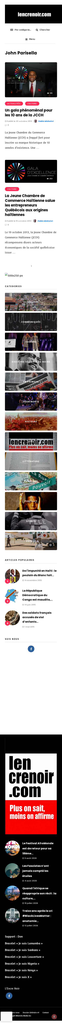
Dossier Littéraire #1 (31, 1012)
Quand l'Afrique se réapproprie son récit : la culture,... (39, 893)
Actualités (14, 103)
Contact (45, 1012)
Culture (32, 103)
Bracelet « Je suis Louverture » (24, 956)
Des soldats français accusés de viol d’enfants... (36, 617)
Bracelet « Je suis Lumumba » (24, 943)
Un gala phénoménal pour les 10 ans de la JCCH (28, 113)
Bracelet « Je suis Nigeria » (22, 963)
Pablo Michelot (46, 121)
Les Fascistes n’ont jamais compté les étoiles (35, 871)
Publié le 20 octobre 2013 (19, 121)
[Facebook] (31, 649)
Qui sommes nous (12, 1012)
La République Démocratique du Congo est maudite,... (37, 595)
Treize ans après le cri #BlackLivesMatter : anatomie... (37, 916)
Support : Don (14, 936)
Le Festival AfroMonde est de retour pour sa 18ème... (37, 848)
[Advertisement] (31, 691)
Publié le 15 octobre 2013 (18, 221)
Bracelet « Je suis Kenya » (21, 970)
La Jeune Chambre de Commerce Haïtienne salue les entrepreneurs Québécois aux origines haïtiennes (30, 205)
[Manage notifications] (54, 1016)
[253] (31, 181)
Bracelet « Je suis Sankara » (22, 950)
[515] (31, 96)
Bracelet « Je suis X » (18, 977)
